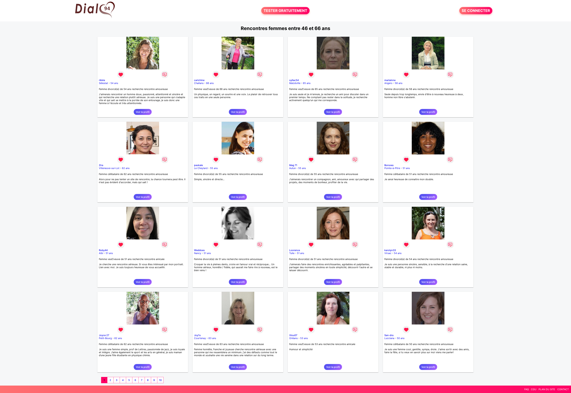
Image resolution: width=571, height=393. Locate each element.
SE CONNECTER (476, 10)
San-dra (388, 335)
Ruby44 (103, 250)
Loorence (294, 250)
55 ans (214, 168)
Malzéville (294, 83)
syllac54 (294, 80)
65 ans (306, 83)
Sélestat (103, 83)
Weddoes (199, 250)
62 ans (126, 168)
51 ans (406, 168)
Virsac (387, 253)
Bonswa (388, 165)
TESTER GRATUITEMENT (285, 10)
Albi (101, 253)
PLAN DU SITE (547, 389)
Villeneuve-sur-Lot (109, 168)
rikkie (102, 80)
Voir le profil (142, 111)
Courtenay (200, 338)
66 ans (210, 83)
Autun (292, 168)
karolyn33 (390, 250)
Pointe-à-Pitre (392, 168)
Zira (101, 165)
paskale (198, 165)
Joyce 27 (104, 335)
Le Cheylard (201, 168)
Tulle (291, 253)
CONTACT (563, 389)
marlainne (390, 80)
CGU (533, 389)
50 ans (400, 338)
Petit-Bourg (105, 338)
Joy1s (197, 335)
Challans (199, 83)
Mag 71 (293, 165)
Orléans (293, 338)
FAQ (526, 389)
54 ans (114, 83)
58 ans (398, 83)
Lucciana (389, 338)
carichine (199, 80)
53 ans (304, 338)
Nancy (197, 253)
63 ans (212, 338)
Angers (388, 83)
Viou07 (293, 335)
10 (160, 380)
